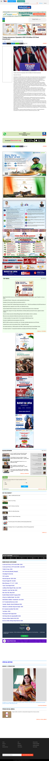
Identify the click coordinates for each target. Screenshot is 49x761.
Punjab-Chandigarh (36, 743)
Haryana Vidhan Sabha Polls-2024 (10, 618)
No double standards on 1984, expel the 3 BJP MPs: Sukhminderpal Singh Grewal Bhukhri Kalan (21, 326)
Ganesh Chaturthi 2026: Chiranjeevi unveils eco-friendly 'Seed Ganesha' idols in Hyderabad (21, 308)
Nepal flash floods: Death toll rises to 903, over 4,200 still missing (15, 306)
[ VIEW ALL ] (44, 532)
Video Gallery (35, 746)
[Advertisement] (7, 64)
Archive (3, 745)
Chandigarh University (7, 573)
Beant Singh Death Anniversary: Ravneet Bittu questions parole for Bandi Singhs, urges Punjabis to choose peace (23, 298)
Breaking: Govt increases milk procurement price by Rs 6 (14, 302)
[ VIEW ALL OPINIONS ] (24, 473)
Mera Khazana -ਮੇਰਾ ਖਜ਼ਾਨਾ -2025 (10, 583)
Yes (5, 482)
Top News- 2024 (6, 611)
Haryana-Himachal (36, 745)
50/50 (6, 484)
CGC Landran (5, 576)
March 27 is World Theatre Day (14, 516)
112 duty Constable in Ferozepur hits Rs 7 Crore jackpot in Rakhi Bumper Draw (18, 318)
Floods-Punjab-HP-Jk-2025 (9, 580)
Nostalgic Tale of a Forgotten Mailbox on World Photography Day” (21, 526)
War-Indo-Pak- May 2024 (8, 592)
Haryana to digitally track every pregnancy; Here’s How (13, 320)
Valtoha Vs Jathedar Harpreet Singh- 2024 (12, 606)
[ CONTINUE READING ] (42, 705)
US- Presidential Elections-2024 (10, 602)
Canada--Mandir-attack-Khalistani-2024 (12, 604)
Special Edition (7, 662)
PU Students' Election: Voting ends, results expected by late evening (16, 300)
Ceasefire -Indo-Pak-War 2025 (9, 590)
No (26, 482)
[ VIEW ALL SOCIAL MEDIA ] (41, 719)
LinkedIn (13, 43)
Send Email (21, 43)
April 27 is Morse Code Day (13, 506)
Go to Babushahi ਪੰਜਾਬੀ (11, 1)
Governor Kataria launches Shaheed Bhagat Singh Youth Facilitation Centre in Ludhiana (20, 313)
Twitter (9, 43)
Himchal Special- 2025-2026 (9, 578)
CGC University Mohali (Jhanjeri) (10, 571)
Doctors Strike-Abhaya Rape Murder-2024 (12, 620)
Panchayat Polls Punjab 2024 (9, 613)
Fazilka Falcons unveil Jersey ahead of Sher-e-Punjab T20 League (16, 324)
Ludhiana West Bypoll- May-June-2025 (11, 588)
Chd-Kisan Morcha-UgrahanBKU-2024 (11, 616)
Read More (25, 635)
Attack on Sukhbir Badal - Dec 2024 (10, 597)
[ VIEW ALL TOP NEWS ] (41, 331)
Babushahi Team (5, 746)
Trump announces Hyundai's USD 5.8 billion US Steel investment (20, 38)
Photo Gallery (20, 746)
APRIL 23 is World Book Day (13, 511)
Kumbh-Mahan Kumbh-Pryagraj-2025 (11, 595)
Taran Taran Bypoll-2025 (8, 585)
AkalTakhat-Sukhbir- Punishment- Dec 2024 (13, 599)
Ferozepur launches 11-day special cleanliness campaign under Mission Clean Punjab (20, 328)
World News (20, 745)
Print (25, 43)
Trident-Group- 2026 (7, 569)
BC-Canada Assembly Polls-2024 (10, 609)
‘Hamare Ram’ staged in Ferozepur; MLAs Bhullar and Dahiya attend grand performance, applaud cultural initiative (23, 311)
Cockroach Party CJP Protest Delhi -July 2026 (13, 566)
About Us (3, 743)
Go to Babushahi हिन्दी (21, 1)
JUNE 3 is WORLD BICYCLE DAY (14, 495)
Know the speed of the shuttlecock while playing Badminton (19, 521)
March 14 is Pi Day (12, 500)
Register (45, 3)
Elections (19, 743)
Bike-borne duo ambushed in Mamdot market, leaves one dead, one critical (17, 316)
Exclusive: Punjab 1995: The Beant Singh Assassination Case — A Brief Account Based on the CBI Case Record (24, 304)
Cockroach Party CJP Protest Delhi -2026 (12, 564)
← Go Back (44, 43)
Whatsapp (17, 43)
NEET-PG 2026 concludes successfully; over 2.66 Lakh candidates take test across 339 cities (21, 322)
